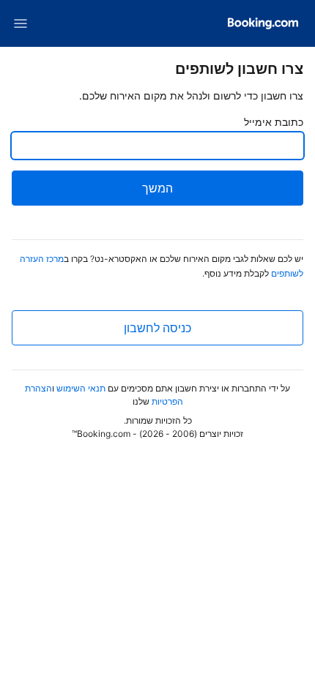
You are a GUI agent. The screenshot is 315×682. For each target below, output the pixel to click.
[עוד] (20, 23)
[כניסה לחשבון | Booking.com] (263, 23)
